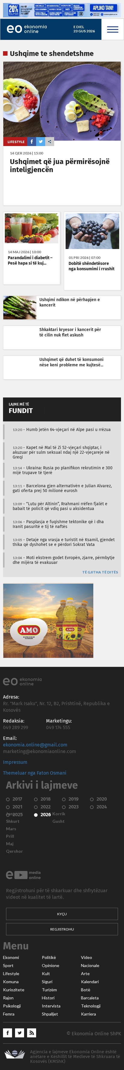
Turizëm (49, 990)
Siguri (47, 982)
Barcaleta (90, 998)
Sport (8, 965)
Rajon (8, 998)
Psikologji (12, 1006)
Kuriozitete (13, 990)
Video (86, 957)
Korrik (58, 814)
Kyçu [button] (62, 914)
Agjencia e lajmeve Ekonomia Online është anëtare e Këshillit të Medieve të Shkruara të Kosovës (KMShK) (75, 1057)
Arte (85, 974)
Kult (46, 974)
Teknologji (91, 1006)
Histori (48, 998)
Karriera (88, 1014)
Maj (10, 844)
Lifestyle (16, 141)
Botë (85, 990)
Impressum (15, 762)
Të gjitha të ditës (100, 572)
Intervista (51, 1006)
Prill (10, 836)
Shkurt (13, 821)
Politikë (49, 957)
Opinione (50, 965)
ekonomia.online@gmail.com (35, 745)
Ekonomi (11, 957)
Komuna (11, 982)
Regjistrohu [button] (62, 929)
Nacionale (90, 965)
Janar (11, 814)
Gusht (58, 821)
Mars (11, 829)
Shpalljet (50, 1014)
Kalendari (90, 982)
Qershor (14, 851)
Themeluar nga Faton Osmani (35, 773)
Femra (8, 1014)
